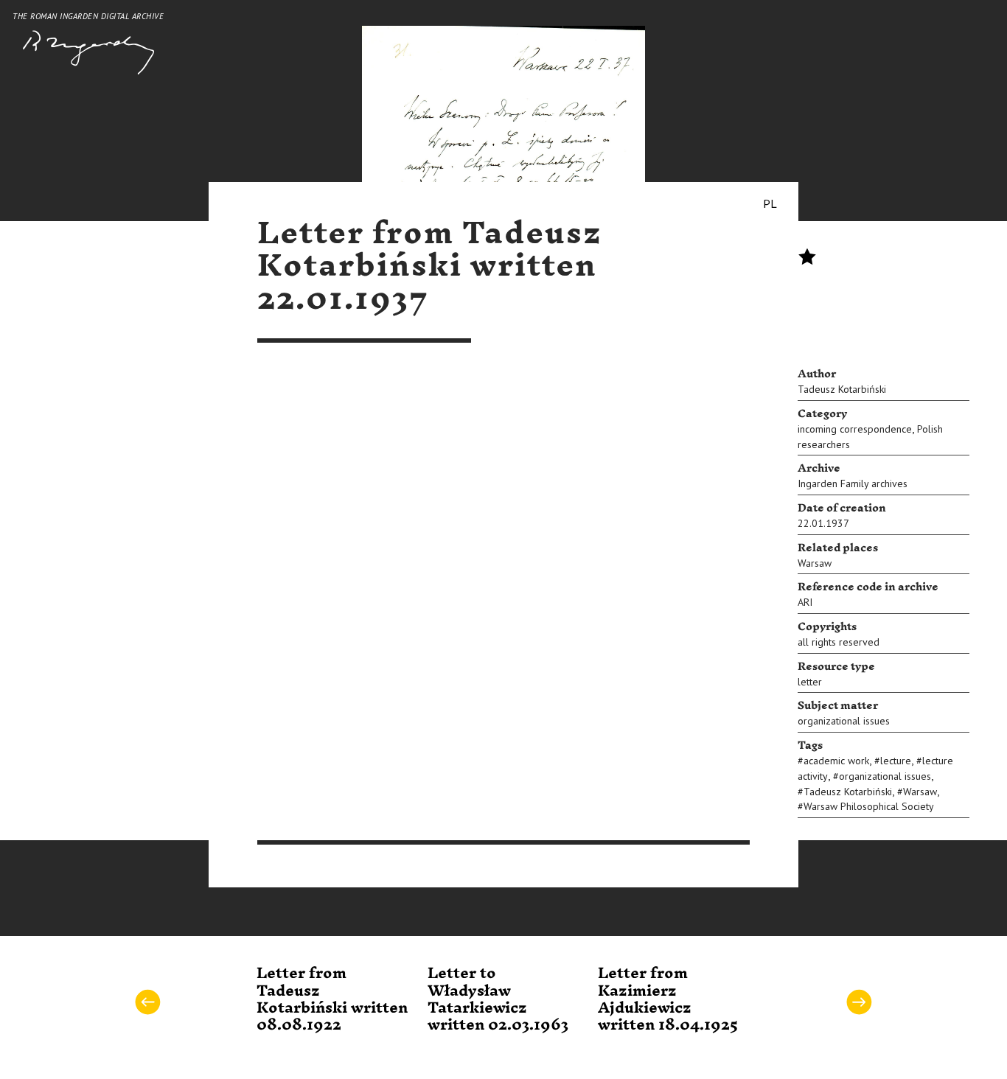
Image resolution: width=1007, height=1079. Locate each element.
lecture (895, 760)
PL (770, 203)
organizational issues (844, 720)
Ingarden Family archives (852, 483)
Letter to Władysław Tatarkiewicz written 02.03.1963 (498, 999)
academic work (836, 760)
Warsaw (815, 563)
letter (810, 681)
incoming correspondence (855, 429)
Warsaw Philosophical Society (869, 806)
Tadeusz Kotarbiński (842, 389)
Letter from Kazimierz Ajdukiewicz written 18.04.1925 (668, 999)
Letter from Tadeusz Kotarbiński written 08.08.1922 (332, 999)
